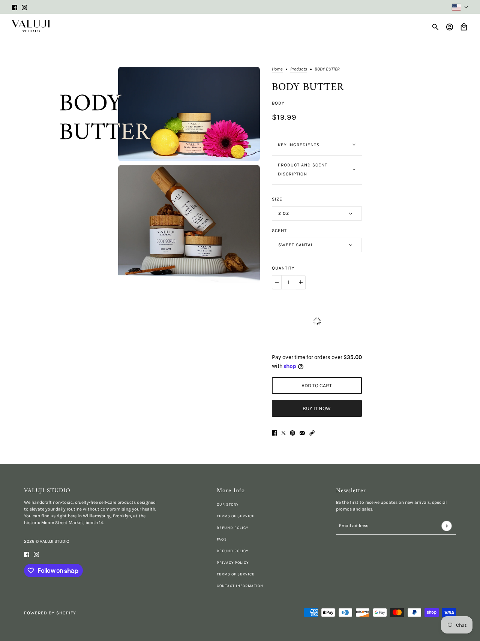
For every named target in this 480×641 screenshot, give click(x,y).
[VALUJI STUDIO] (31, 26)
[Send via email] (302, 433)
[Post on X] (283, 433)
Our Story (227, 504)
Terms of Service (236, 516)
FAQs (222, 539)
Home (277, 69)
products (298, 69)
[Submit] (446, 526)
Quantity (283, 268)
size (277, 199)
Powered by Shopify (50, 613)
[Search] (435, 27)
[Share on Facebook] (274, 433)
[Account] (450, 27)
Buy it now (317, 408)
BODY (278, 103)
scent (279, 230)
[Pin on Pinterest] (292, 433)
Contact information (240, 586)
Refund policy (232, 528)
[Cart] (464, 27)
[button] (312, 433)
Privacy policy (233, 562)
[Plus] (301, 282)
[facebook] (14, 7)
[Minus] (277, 282)
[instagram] (24, 7)
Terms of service (236, 574)
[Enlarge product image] (189, 114)
